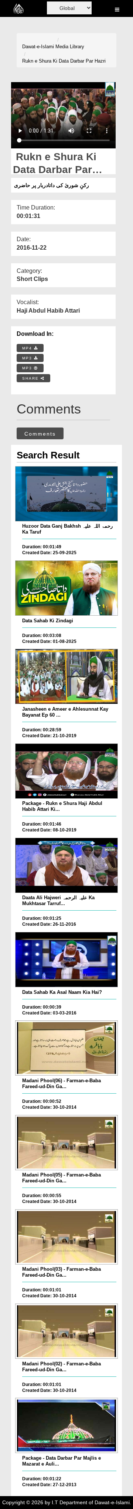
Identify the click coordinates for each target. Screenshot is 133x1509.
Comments (40, 434)
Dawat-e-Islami (38, 46)
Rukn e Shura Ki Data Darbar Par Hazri (64, 61)
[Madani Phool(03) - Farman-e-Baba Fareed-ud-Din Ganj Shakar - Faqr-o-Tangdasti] (66, 1236)
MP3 (28, 358)
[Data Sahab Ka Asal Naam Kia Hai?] (66, 959)
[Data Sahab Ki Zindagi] (66, 588)
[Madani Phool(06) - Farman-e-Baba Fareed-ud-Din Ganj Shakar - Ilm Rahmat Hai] (66, 1048)
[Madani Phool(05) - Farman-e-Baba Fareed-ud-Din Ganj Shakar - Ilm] (66, 1142)
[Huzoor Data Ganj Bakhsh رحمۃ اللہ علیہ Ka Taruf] (66, 493)
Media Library (69, 46)
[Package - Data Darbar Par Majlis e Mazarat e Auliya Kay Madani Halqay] (66, 1425)
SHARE (31, 378)
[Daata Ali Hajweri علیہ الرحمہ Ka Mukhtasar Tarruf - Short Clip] (66, 865)
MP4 (28, 348)
